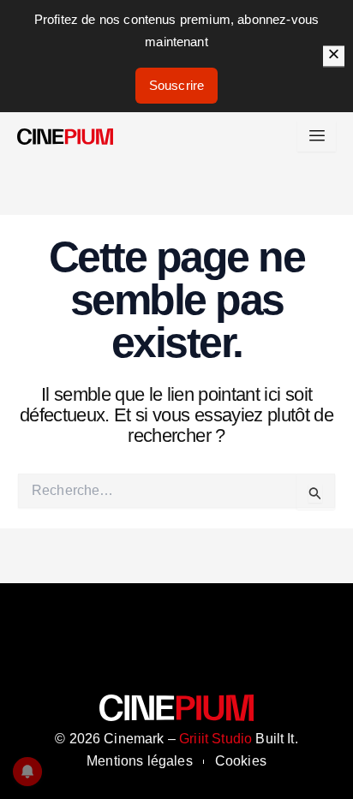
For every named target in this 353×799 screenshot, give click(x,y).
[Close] (333, 56)
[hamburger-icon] (316, 136)
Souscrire (176, 85)
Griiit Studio (215, 738)
